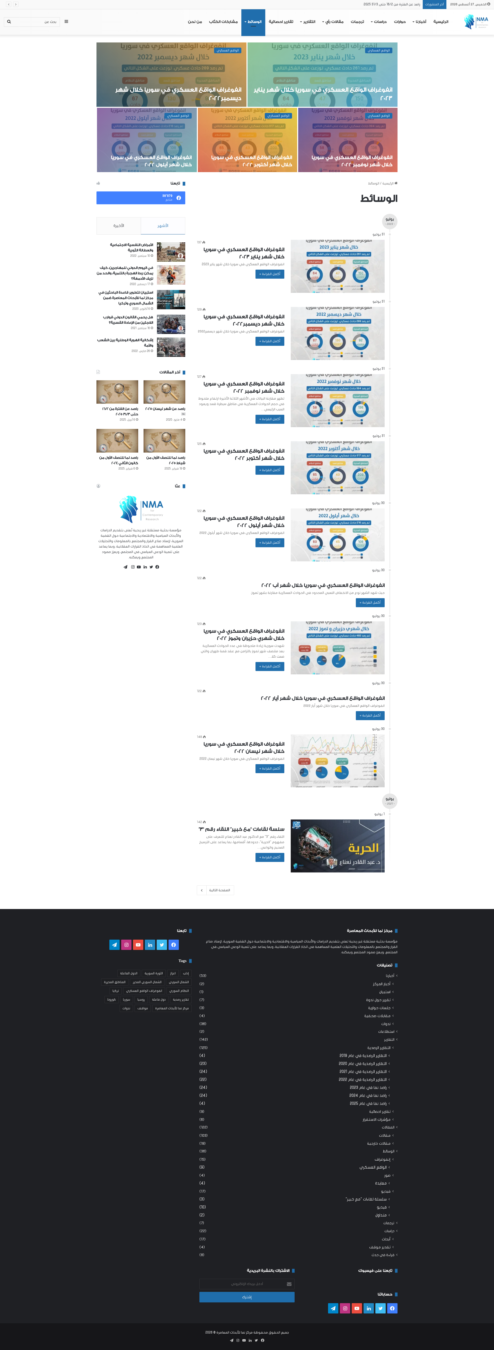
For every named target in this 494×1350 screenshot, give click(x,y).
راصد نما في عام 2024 (368, 1095)
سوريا (126, 999)
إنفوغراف (383, 1159)
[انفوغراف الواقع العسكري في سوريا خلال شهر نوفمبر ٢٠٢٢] (338, 400)
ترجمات (357, 22)
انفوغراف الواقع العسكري (144, 990)
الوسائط (254, 22)
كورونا (111, 999)
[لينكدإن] (144, 567)
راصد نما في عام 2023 (368, 1088)
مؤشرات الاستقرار (377, 1120)
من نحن (195, 22)
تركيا (115, 990)
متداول (381, 1215)
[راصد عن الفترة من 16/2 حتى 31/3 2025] (117, 392)
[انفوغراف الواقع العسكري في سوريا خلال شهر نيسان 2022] (247, 140)
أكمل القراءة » (269, 274)
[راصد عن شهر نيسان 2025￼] (164, 392)
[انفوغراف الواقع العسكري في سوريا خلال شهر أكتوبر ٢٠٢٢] (338, 467)
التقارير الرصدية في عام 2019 (363, 1056)
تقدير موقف (380, 1247)
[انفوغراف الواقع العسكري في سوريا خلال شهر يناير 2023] (338, 266)
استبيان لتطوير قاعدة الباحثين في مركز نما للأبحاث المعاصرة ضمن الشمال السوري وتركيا (126, 297)
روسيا (141, 999)
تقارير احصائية (281, 22)
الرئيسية (441, 22)
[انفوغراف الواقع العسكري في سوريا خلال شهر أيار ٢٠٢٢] (348, 140)
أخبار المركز (382, 984)
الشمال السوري (179, 982)
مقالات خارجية (379, 1143)
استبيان (385, 992)
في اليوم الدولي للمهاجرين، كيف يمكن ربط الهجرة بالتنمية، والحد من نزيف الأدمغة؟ (125, 273)
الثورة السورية (154, 973)
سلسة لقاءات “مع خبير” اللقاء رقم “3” (149, 164)
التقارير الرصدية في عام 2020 (363, 1064)
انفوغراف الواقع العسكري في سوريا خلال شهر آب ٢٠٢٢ (323, 585)
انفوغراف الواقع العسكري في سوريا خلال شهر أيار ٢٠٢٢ (323, 698)
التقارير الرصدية (379, 1048)
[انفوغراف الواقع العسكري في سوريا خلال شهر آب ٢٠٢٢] (323, 74)
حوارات (400, 22)
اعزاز (173, 973)
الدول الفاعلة (128, 973)
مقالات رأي (334, 22)
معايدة (381, 1183)
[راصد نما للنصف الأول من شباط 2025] (164, 440)
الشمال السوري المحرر (147, 982)
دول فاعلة (159, 999)
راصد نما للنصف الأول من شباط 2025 (394, 4)
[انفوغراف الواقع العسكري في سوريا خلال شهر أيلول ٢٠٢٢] (338, 534)
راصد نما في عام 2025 (368, 1103)
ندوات (386, 1024)
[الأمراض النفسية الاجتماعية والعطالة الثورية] (171, 252)
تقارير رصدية (181, 999)
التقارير (309, 22)
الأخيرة (118, 226)
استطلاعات (386, 1032)
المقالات (388, 1127)
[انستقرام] (131, 567)
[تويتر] (150, 567)
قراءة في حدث (383, 1255)
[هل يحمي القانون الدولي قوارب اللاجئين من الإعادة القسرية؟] (171, 324)
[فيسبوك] (156, 567)
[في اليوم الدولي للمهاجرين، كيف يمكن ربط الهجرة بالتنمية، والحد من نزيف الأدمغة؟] (171, 275)
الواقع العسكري (379, 50)
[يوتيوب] (138, 567)
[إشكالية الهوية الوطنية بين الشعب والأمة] (171, 347)
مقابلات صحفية (377, 1016)
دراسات (380, 22)
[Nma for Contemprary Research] (476, 22)
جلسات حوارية (379, 1008)
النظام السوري (179, 990)
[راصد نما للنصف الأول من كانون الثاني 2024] (117, 440)
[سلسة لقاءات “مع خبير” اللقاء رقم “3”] (147, 140)
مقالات (385, 1135)
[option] (247, 107)
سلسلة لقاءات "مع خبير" (366, 1199)
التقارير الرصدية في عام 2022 (363, 1080)
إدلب (186, 973)
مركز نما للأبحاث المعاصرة (172, 1008)
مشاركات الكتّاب (223, 22)
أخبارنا (421, 22)
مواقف (142, 1008)
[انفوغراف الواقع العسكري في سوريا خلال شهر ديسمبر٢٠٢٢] (338, 333)
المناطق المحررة (115, 982)
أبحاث (386, 1239)
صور (387, 1175)
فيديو (185, 115)
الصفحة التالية (219, 890)
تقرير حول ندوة (378, 1000)
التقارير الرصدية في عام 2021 (363, 1072)
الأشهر (163, 226)
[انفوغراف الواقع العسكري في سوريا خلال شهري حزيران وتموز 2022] (171, 74)
